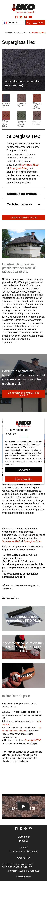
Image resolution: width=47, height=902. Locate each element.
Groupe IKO (23, 858)
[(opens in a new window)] (16, 17)
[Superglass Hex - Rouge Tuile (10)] (37, 98)
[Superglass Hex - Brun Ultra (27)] (37, 116)
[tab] (23, 193)
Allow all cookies (23, 479)
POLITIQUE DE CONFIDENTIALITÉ (17, 867)
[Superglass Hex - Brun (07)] (21, 98)
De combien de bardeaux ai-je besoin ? (23, 394)
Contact (23, 847)
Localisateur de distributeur (23, 851)
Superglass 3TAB (29, 164)
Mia (29, 877)
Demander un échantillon (23, 217)
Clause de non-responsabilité (17, 865)
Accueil (9, 32)
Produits (17, 32)
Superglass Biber (18, 168)
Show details (23, 470)
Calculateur (24, 837)
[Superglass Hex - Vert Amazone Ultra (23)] (21, 116)
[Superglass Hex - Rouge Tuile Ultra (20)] (6, 116)
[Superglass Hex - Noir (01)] (6, 98)
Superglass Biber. (33, 541)
